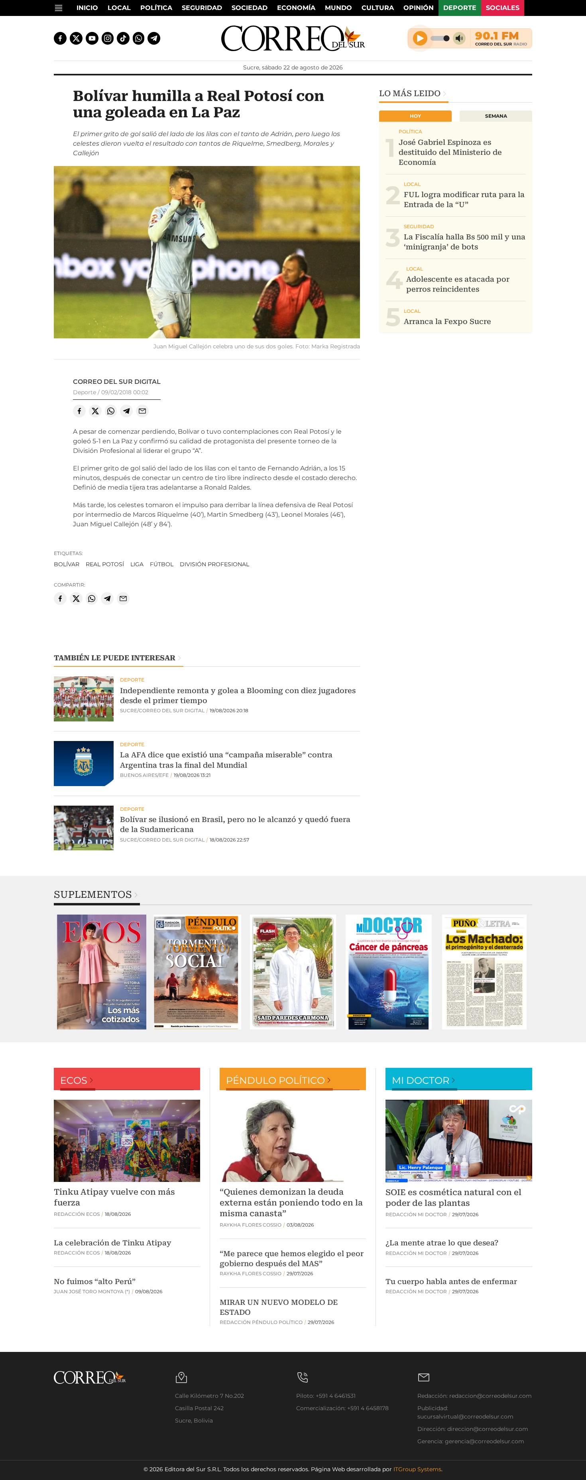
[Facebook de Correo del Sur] (60, 38)
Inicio (87, 8)
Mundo (338, 8)
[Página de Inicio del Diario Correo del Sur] (293, 38)
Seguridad (202, 8)
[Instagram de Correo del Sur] (108, 38)
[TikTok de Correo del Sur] (123, 38)
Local (119, 8)
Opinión (418, 8)
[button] (207, 253)
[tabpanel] (101, 972)
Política (156, 8)
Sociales (502, 8)
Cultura (378, 8)
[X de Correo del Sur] (76, 38)
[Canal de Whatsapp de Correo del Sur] (139, 38)
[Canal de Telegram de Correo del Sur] (153, 38)
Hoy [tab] (415, 116)
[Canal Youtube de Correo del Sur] (92, 38)
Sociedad (249, 8)
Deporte (459, 8)
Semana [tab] (496, 116)
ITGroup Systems (417, 1469)
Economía (296, 8)
